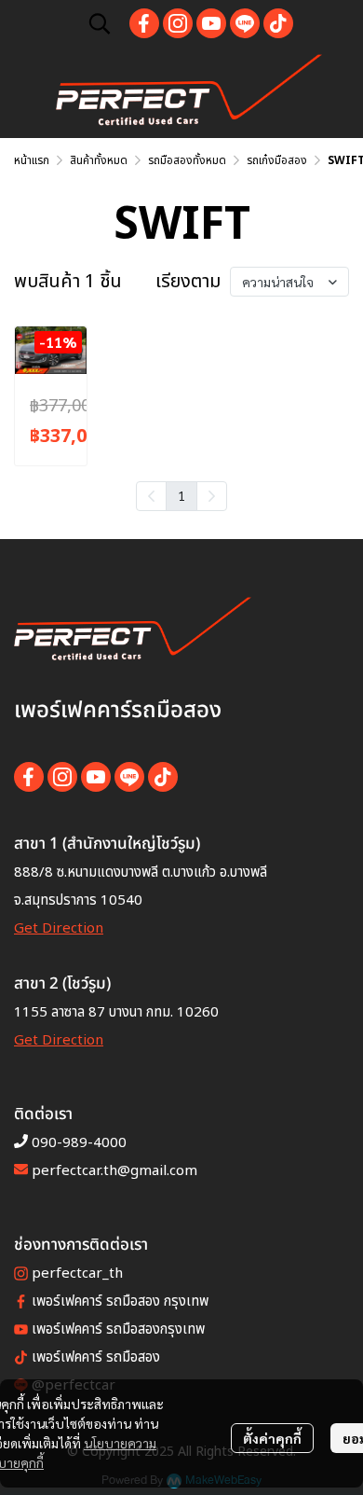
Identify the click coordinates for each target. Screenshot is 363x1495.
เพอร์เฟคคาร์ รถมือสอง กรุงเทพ (120, 1301)
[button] (99, 23)
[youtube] (211, 23)
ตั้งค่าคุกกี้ (272, 1438)
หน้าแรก (31, 160)
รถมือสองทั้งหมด (187, 160)
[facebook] (144, 23)
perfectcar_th (77, 1273)
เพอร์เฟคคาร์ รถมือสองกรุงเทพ (118, 1329)
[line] (245, 23)
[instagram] (178, 23)
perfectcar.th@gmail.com (114, 1171)
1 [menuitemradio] (181, 495)
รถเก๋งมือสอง (277, 160)
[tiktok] (278, 23)
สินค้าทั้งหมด (99, 160)
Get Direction (58, 928)
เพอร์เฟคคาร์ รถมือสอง (96, 1357)
